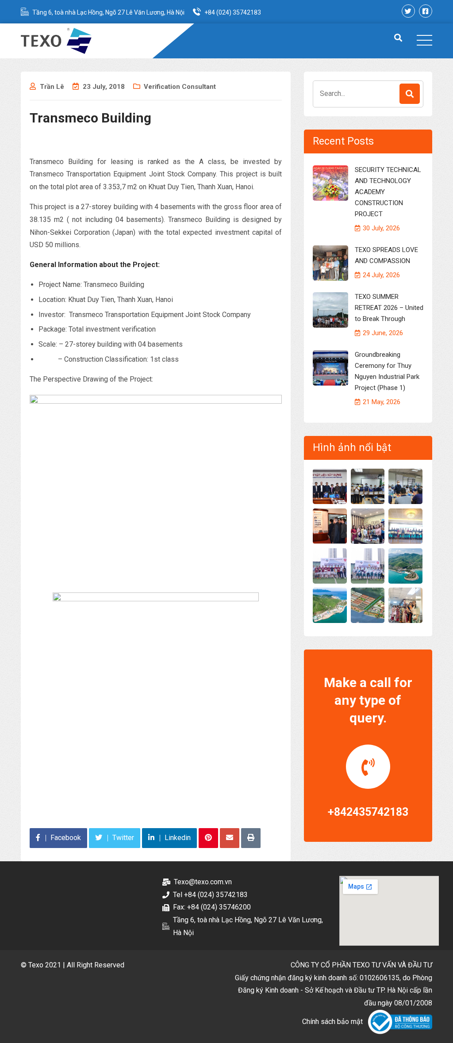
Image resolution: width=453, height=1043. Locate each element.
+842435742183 (368, 812)
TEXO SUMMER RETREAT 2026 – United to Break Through (389, 308)
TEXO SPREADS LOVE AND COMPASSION (386, 255)
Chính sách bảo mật (332, 1021)
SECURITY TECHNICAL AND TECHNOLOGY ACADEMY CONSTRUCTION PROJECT (388, 192)
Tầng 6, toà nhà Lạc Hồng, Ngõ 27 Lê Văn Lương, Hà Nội (108, 12)
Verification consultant (180, 87)
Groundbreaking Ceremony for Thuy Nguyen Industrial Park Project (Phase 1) (387, 371)
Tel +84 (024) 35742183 (210, 894)
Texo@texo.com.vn (203, 882)
